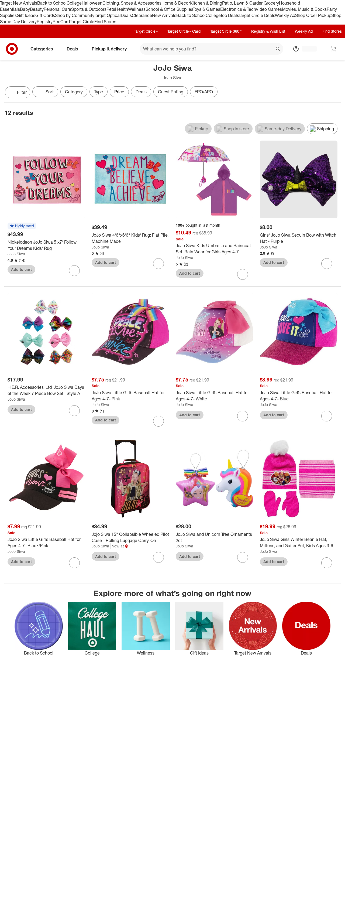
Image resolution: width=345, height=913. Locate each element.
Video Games (269, 9)
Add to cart (21, 269)
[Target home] (11, 48)
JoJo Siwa (16, 253)
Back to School (52, 3)
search (278, 49)
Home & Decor (175, 3)
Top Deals (229, 15)
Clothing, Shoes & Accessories (131, 3)
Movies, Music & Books (304, 9)
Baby (25, 9)
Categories (41, 49)
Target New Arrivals (18, 3)
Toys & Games (206, 9)
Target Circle (82, 21)
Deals (126, 15)
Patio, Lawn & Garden (243, 3)
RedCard (61, 21)
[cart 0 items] (334, 49)
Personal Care (57, 9)
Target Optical (107, 15)
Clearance (142, 15)
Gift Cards (45, 15)
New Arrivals (164, 15)
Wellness (137, 9)
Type (98, 91)
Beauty (37, 9)
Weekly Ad (285, 15)
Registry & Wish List (268, 31)
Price (119, 91)
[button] (22, 226)
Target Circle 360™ (226, 31)
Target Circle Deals (257, 15)
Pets (110, 9)
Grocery (271, 3)
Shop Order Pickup (313, 15)
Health (121, 9)
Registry (45, 21)
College (74, 3)
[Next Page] (335, 92)
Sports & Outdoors (88, 9)
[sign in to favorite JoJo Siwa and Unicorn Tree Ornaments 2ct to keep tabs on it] (242, 557)
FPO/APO (204, 91)
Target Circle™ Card (184, 31)
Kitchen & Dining (206, 3)
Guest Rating (170, 91)
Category (74, 91)
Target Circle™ (146, 31)
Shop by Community (74, 15)
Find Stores (105, 21)
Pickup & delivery (109, 49)
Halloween (92, 3)
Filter (22, 92)
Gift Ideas (26, 15)
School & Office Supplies (169, 9)
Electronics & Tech (238, 9)
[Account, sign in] (306, 49)
